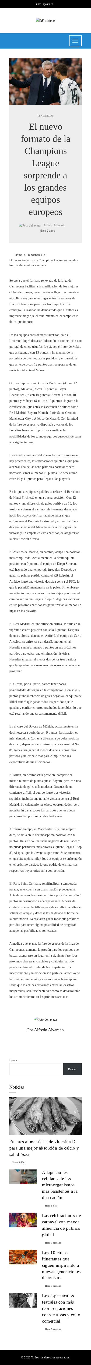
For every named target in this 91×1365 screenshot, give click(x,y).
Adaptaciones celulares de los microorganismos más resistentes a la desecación (59, 1185)
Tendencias (45, 115)
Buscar (14, 1060)
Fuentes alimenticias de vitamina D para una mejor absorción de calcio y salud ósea (44, 1148)
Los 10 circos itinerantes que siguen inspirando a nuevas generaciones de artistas (61, 1265)
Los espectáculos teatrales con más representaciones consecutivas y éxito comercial (61, 1308)
